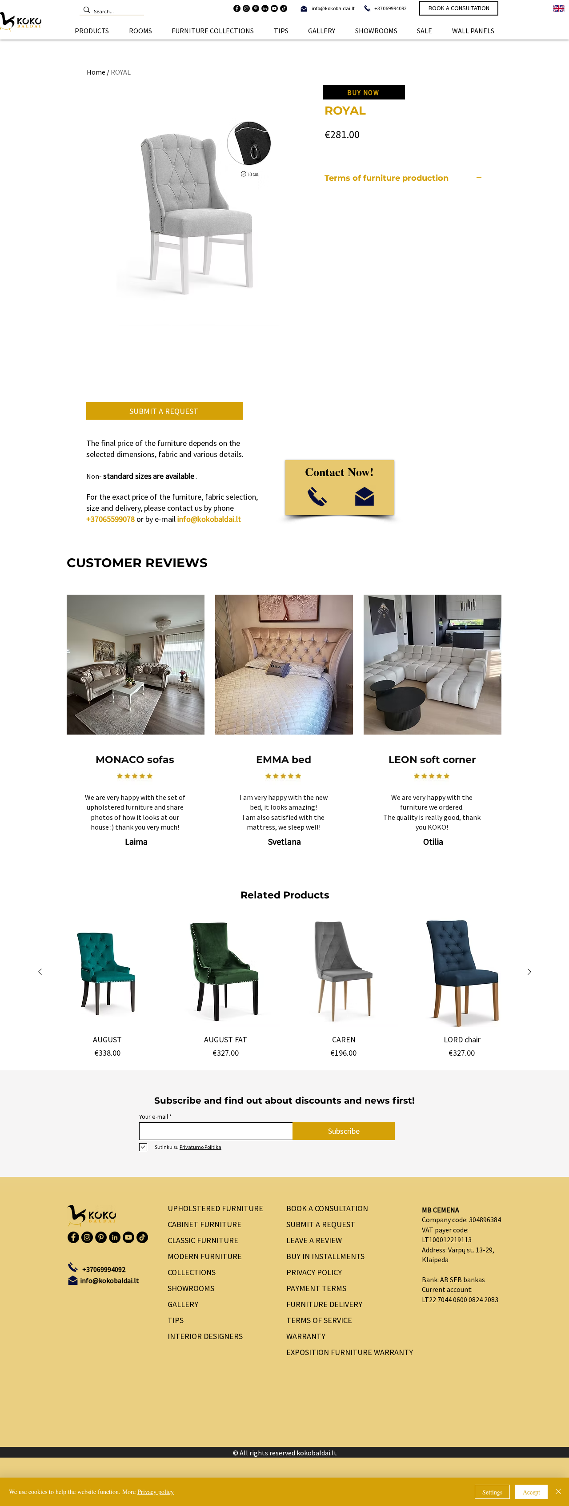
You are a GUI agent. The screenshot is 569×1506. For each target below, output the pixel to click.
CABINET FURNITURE (204, 1224)
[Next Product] (529, 971)
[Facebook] (236, 8)
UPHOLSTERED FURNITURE (215, 1208)
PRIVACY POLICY (314, 1272)
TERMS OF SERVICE (319, 1320)
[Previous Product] (40, 971)
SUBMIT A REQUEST (320, 1224)
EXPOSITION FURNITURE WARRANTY (346, 1352)
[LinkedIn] (264, 8)
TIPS (176, 1320)
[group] (285, 988)
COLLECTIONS (192, 1272)
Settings (492, 1492)
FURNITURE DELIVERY (324, 1304)
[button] (92, 31)
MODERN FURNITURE (205, 1256)
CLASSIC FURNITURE (203, 1240)
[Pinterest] (255, 8)
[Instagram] (246, 8)
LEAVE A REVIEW (314, 1240)
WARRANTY (305, 1336)
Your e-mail (153, 1116)
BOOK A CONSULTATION (327, 1208)
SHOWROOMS (191, 1288)
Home (96, 72)
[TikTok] (283, 8)
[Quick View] (107, 972)
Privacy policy (155, 1491)
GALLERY (183, 1304)
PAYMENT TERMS (316, 1288)
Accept (531, 1492)
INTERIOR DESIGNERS (205, 1336)
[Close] (558, 1492)
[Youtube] (274, 8)
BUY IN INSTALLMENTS (325, 1256)
